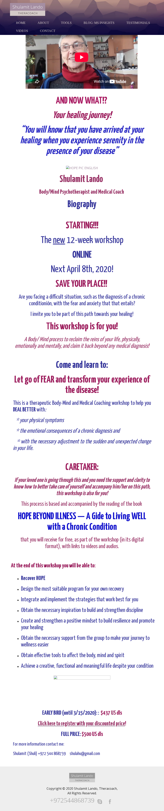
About (43, 22)
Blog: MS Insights (99, 22)
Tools (66, 22)
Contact (47, 31)
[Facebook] (109, 801)
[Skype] (99, 801)
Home (21, 22)
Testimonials (138, 22)
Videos (22, 31)
